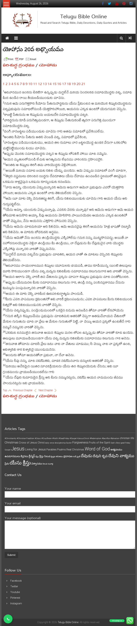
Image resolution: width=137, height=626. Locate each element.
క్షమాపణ (68, 456)
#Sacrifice (106, 438)
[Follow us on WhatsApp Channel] (8, 618)
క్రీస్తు (37, 456)
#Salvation (114, 438)
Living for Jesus (35, 449)
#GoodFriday (64, 438)
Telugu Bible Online (83, 16)
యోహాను (48, 65)
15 (54, 83)
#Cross (38, 438)
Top (5, 390)
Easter (69, 443)
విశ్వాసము (36, 463)
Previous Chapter (23, 390)
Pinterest (15, 597)
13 (45, 83)
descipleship (60, 443)
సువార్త (50, 464)
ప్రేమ (7, 463)
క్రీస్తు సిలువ (44, 456)
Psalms (61, 449)
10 (30, 83)
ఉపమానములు (12, 456)
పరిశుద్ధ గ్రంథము (18, 65)
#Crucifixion (46, 438)
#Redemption (95, 438)
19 (74, 83)
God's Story (115, 443)
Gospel (8, 450)
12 (40, 83)
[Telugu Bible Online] (7, 38)
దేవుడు (86, 455)
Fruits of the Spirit (99, 442)
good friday (125, 443)
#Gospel (73, 438)
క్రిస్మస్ (32, 456)
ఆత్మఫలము (116, 449)
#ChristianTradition (25, 438)
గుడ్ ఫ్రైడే (76, 456)
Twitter (14, 586)
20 (78, 83)
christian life (127, 438)
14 (50, 83)
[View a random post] (130, 38)
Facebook (16, 580)
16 (59, 83)
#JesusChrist (83, 438)
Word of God (97, 448)
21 (83, 83)
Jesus (17, 449)
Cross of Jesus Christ (32, 442)
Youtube (15, 592)
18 (69, 83)
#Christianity (10, 438)
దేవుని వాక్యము (121, 455)
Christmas (11, 442)
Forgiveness (80, 442)
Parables (51, 449)
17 (64, 83)
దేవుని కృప (100, 456)
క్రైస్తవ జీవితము (57, 456)
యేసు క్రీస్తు (20, 463)
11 (35, 83)
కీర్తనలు (24, 456)
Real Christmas (75, 449)
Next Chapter (46, 390)
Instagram (16, 603)
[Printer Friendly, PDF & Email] (20, 59)
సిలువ (45, 464)
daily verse (49, 443)
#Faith (55, 438)
